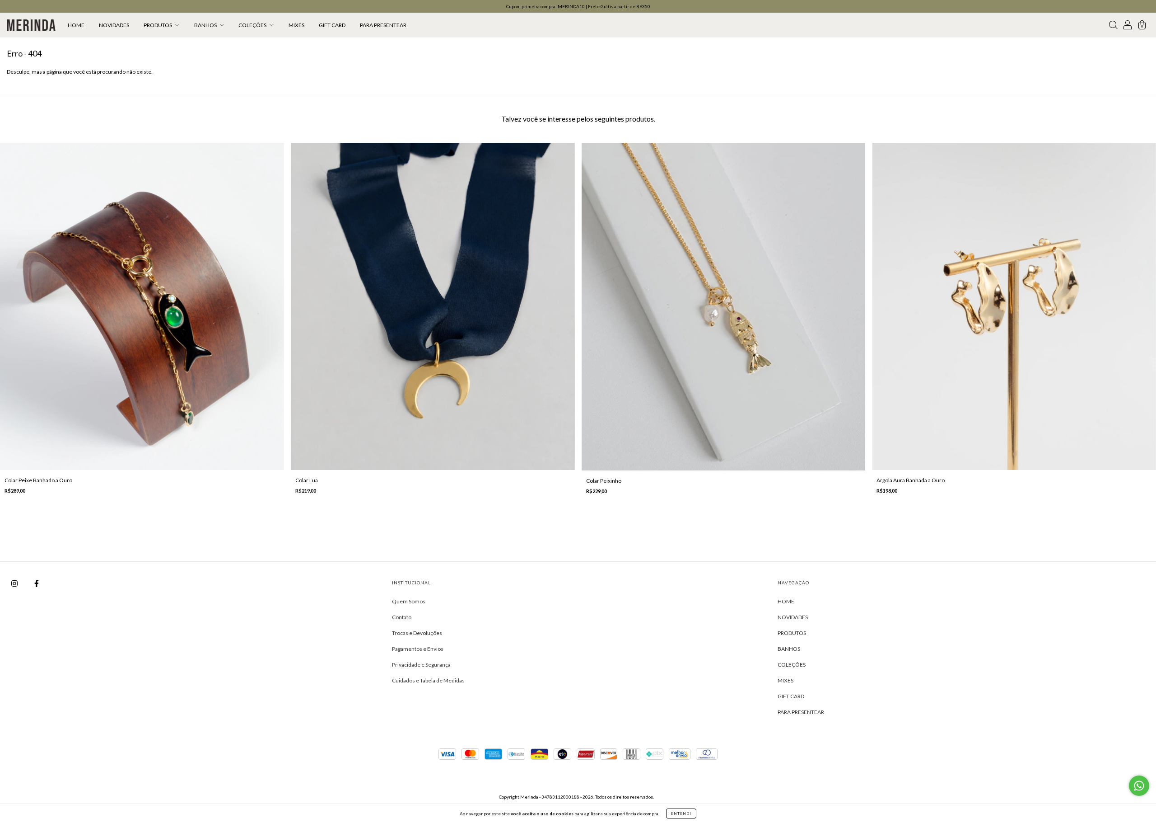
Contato (401, 617)
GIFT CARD (332, 25)
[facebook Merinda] (36, 583)
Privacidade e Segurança (421, 664)
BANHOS (206, 25)
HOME (76, 25)
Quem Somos (408, 601)
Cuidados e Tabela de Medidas (428, 680)
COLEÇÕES (252, 25)
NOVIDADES (114, 25)
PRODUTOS (158, 25)
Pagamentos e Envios (417, 648)
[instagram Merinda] (15, 583)
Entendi (681, 813)
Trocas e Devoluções (417, 633)
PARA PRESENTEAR (383, 25)
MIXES (296, 25)
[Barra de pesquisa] (1113, 26)
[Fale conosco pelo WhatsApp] (1139, 786)
